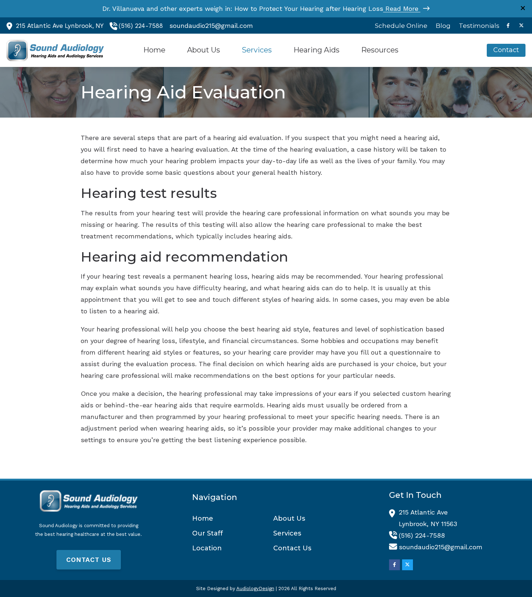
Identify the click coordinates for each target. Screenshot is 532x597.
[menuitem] (401, 25)
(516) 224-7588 (141, 25)
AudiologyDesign (255, 588)
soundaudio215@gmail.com (211, 25)
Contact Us (88, 559)
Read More (402, 8)
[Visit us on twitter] (521, 25)
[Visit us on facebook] (508, 25)
